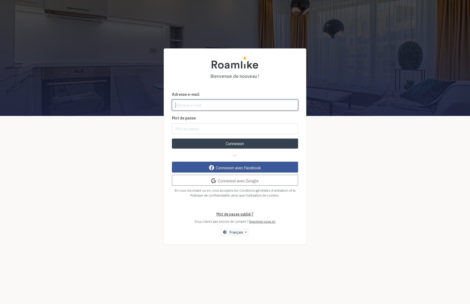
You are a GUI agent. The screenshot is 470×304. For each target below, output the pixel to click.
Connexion (235, 143)
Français (236, 232)
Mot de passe (184, 118)
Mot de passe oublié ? (235, 214)
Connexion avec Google (238, 180)
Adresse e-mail (185, 94)
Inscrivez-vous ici (262, 221)
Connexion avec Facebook (238, 167)
